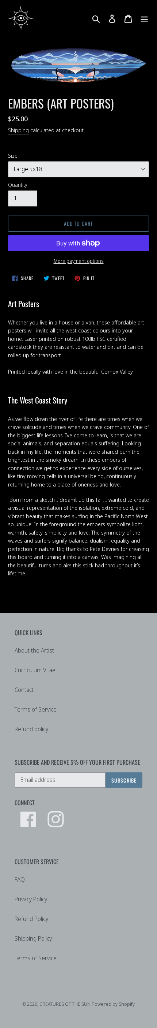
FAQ (20, 879)
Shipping (18, 130)
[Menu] (144, 18)
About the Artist (34, 650)
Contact (24, 690)
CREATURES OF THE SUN (65, 1004)
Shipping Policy (33, 938)
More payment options (79, 260)
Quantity (17, 184)
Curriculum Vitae (35, 670)
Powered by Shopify (113, 1004)
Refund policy (31, 729)
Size (13, 155)
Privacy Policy (31, 899)
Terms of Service (36, 709)
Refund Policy (31, 919)
